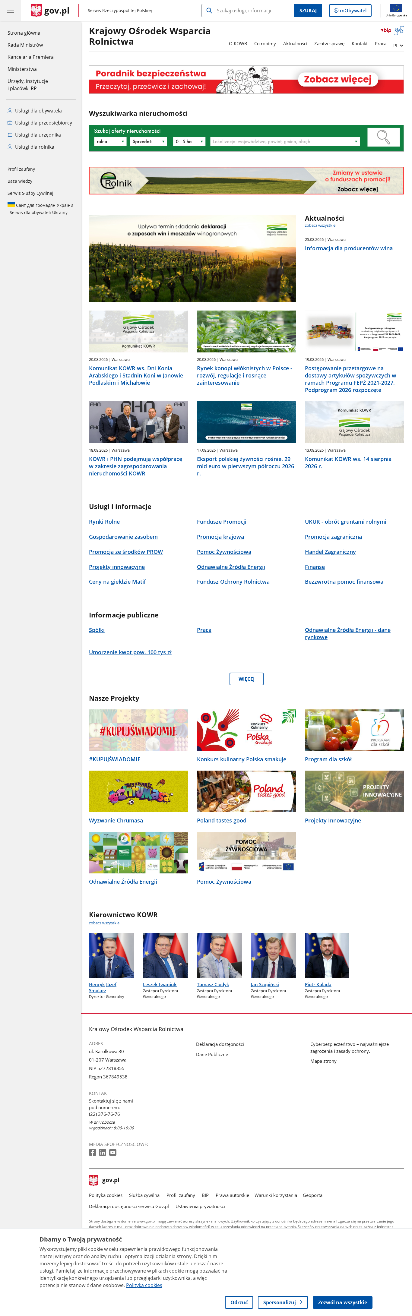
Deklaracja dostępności (220, 1044)
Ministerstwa (22, 69)
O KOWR (238, 43)
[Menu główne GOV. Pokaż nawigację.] (10, 10)
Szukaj (308, 10)
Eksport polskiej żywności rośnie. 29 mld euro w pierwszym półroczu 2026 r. (245, 466)
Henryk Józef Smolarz (102, 987)
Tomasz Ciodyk (213, 984)
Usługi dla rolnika (34, 147)
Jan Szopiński (265, 984)
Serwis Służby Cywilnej (30, 193)
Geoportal (313, 1195)
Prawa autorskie (232, 1195)
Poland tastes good (221, 820)
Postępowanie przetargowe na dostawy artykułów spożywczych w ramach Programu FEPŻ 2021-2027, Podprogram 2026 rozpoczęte (350, 379)
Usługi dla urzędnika (37, 134)
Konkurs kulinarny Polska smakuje (241, 759)
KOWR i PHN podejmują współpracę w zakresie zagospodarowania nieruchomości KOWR (135, 466)
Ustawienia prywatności (200, 1206)
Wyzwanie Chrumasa (116, 820)
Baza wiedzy (20, 181)
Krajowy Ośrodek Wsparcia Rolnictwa (150, 36)
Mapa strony (323, 1061)
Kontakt (360, 43)
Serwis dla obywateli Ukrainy (40, 208)
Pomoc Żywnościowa (224, 881)
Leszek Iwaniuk (160, 984)
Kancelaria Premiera (31, 57)
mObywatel (353, 12)
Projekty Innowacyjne (333, 820)
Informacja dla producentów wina (349, 248)
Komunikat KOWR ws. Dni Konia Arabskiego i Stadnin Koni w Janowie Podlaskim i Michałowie (136, 375)
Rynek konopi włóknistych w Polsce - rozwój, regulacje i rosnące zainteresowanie (244, 375)
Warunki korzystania (276, 1195)
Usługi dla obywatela (38, 110)
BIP (205, 1195)
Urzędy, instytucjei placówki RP (28, 85)
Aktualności (295, 43)
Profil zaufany (21, 169)
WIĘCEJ (247, 679)
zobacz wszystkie (320, 225)
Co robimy (265, 43)
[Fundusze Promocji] (246, 181)
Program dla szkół (328, 759)
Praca (380, 43)
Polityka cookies (105, 1195)
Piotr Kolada (318, 984)
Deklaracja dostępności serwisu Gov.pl (129, 1206)
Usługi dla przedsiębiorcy (43, 122)
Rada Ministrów (25, 45)
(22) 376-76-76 (104, 1114)
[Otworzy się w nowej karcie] (93, 1153)
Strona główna (31, 32)
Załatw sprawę (329, 43)
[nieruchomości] (246, 79)
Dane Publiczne (212, 1054)
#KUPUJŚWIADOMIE (115, 759)
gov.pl (110, 1180)
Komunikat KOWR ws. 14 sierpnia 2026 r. (348, 462)
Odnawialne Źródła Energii (123, 881)
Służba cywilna (144, 1195)
